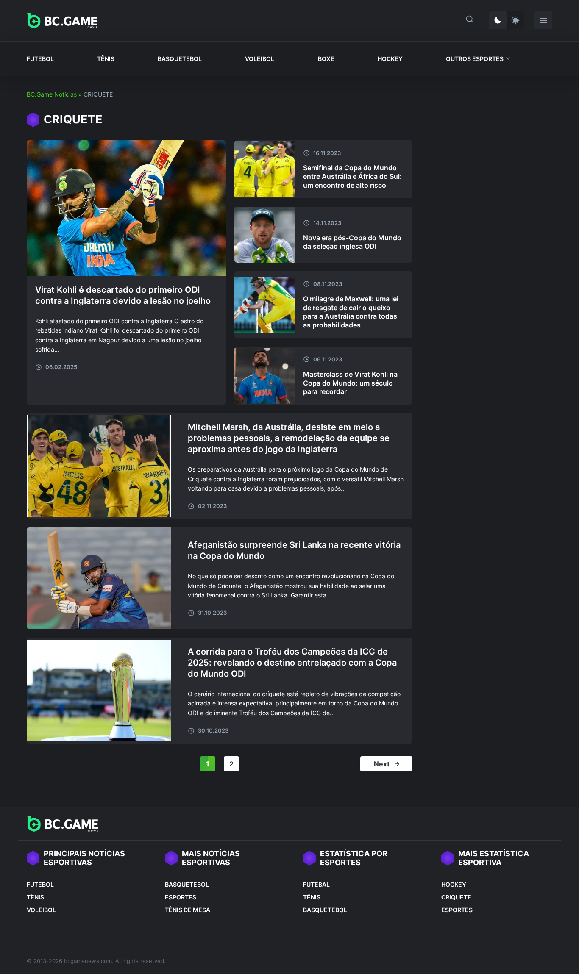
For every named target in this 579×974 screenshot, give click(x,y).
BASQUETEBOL (180, 58)
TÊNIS (105, 58)
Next (382, 764)
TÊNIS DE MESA (187, 909)
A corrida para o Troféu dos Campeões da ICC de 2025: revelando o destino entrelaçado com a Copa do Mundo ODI (292, 663)
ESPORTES (180, 897)
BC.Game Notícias (52, 94)
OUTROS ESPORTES (475, 58)
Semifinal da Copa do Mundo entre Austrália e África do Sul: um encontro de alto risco (352, 177)
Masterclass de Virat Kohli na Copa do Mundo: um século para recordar (350, 383)
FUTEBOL (40, 58)
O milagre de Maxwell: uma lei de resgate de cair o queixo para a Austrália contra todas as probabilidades (350, 311)
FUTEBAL (316, 884)
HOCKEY (390, 58)
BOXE (326, 58)
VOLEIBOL (259, 58)
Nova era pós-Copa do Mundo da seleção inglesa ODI (352, 242)
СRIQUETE (456, 897)
